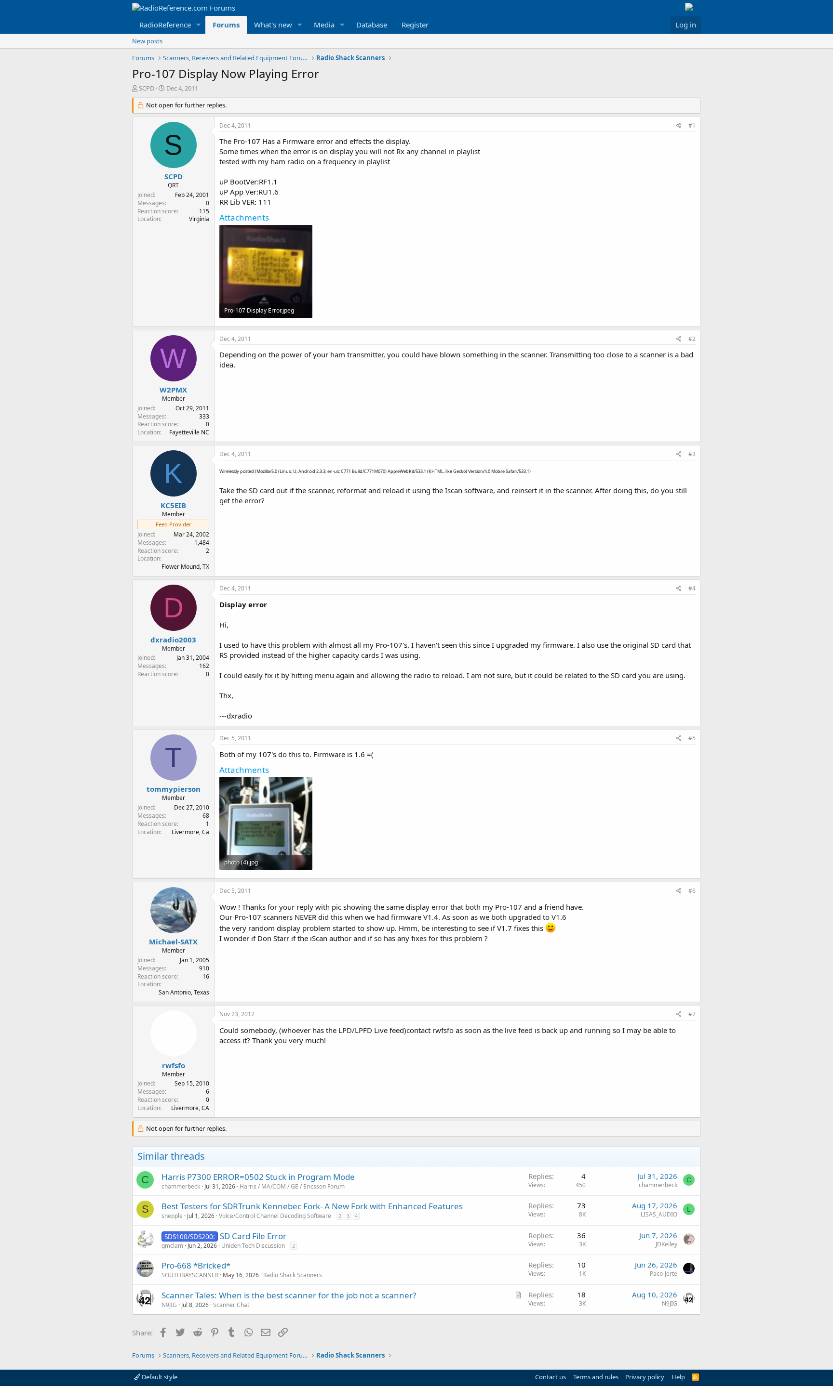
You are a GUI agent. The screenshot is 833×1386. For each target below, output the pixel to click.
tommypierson (174, 789)
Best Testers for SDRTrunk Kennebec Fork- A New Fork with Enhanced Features (312, 1206)
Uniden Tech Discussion (253, 1246)
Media (324, 24)
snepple (172, 1216)
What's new (273, 24)
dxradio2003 (173, 639)
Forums (226, 24)
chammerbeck (180, 1186)
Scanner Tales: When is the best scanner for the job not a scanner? (288, 1295)
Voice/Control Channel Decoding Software (275, 1216)
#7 (692, 1014)
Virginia (199, 219)
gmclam (172, 1246)
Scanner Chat (231, 1305)
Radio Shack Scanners (292, 1275)
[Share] (679, 125)
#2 (692, 339)
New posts (147, 41)
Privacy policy (644, 1377)
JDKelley (666, 1244)
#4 (692, 588)
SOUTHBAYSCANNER (189, 1275)
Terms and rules (595, 1377)
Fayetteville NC (189, 432)
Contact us (550, 1377)
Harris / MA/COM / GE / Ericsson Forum (292, 1186)
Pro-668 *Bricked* (195, 1265)
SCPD (146, 88)
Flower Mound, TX (185, 566)
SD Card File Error (253, 1236)
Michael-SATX (173, 941)
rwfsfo (173, 1065)
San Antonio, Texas (184, 992)
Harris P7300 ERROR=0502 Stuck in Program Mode (258, 1176)
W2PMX (173, 389)
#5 (692, 738)
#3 (692, 454)
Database (371, 24)
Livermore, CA (190, 1108)
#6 (692, 891)
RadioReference (165, 24)
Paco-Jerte (663, 1273)
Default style (158, 1377)
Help (678, 1377)
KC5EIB (173, 505)
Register (415, 24)
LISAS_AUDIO (659, 1214)
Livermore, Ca (190, 832)
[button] (198, 25)
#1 (692, 125)
